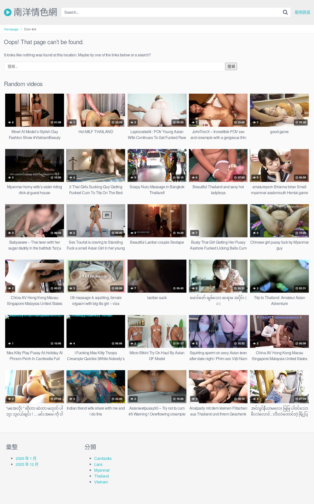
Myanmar (102, 470)
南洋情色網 (34, 12)
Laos (98, 464)
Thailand (101, 476)
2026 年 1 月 (26, 458)
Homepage (11, 29)
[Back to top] (300, 488)
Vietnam (101, 482)
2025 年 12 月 (27, 464)
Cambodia (102, 458)
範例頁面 (302, 12)
